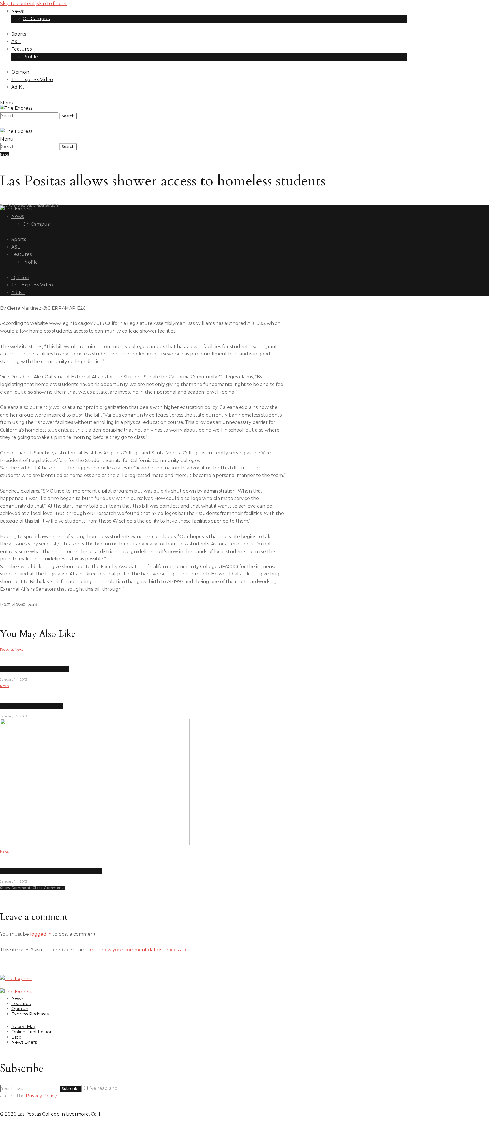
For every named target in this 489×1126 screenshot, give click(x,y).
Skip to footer (51, 3)
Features (7, 649)
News (4, 154)
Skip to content (17, 3)
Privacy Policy (41, 1096)
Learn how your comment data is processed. (137, 949)
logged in (41, 934)
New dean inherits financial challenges (34, 669)
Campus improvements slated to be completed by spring (51, 871)
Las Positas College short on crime (31, 706)
